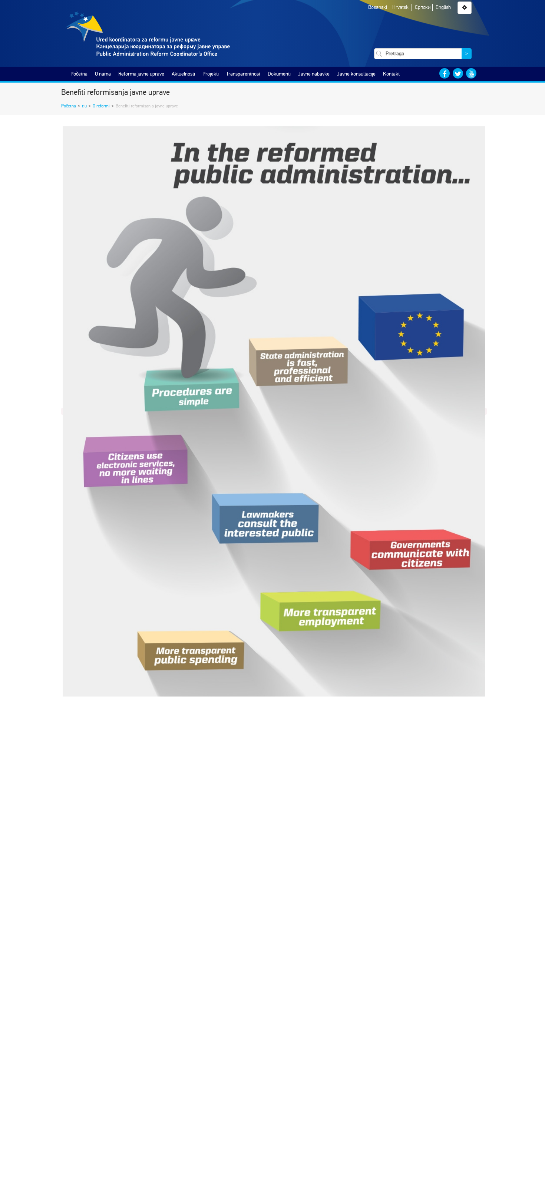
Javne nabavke (314, 74)
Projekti (210, 74)
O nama (103, 74)
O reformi (101, 106)
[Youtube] (471, 73)
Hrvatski (401, 7)
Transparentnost (243, 74)
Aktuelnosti (183, 74)
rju (84, 106)
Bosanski (377, 7)
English (443, 7)
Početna (78, 74)
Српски (422, 7)
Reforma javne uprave (141, 74)
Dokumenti (279, 74)
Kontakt (391, 74)
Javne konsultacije (356, 74)
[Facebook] (444, 73)
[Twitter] (458, 73)
